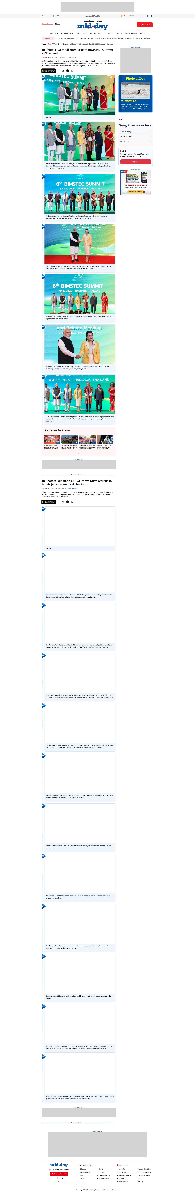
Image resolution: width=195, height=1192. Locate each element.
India (78, 33)
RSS (139, 1178)
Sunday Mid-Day (131, 33)
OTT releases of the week (84, 38)
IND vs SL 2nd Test (124, 38)
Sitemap (140, 1181)
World (85, 33)
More (141, 33)
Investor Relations (144, 1175)
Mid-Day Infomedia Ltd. (97, 1190)
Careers (121, 1178)
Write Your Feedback (59, 1174)
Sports (118, 33)
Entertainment (66, 33)
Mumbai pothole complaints (64, 38)
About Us (122, 1169)
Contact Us (122, 1172)
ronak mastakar (71, 57)
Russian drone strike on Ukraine (105, 38)
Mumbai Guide (95, 33)
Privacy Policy (123, 1181)
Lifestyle (108, 33)
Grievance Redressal (144, 1172)
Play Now (135, 162)
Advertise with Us (125, 1175)
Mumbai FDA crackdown (141, 38)
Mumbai (53, 33)
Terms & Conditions (144, 1169)
